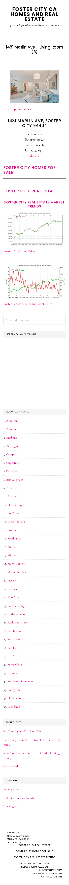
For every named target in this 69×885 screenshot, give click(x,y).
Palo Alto (13, 597)
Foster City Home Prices (19, 251)
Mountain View (17, 572)
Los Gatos (13, 530)
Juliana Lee (25, 863)
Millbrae (13, 547)
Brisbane (11, 437)
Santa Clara (15, 664)
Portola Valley (16, 606)
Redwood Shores (18, 622)
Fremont (13, 496)
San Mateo (14, 656)
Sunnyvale (14, 690)
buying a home (12, 789)
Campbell (12, 454)
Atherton (12, 421)
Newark (12, 580)
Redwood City (16, 614)
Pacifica (12, 589)
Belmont (11, 429)
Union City (14, 698)
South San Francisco (20, 681)
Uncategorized (12, 806)
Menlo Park (14, 538)
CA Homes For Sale (51, 876)
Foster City (13, 488)
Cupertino (12, 463)
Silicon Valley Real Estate (47, 873)
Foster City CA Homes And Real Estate (34, 14)
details (34, 156)
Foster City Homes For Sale (29, 170)
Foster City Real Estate (30, 191)
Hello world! (11, 766)
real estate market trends (18, 798)
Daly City (12, 471)
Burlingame (13, 446)
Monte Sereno (16, 563)
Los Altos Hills (16, 521)
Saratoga (13, 673)
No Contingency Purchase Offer (23, 731)
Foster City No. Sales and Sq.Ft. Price (27, 304)
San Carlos (14, 639)
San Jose (13, 648)
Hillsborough (16, 505)
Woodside (14, 706)
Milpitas (13, 555)
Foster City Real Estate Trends (34, 857)
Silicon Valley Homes (50, 870)
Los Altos (13, 513)
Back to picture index (17, 109)
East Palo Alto (14, 479)
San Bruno (14, 631)
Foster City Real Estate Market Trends (34, 204)
